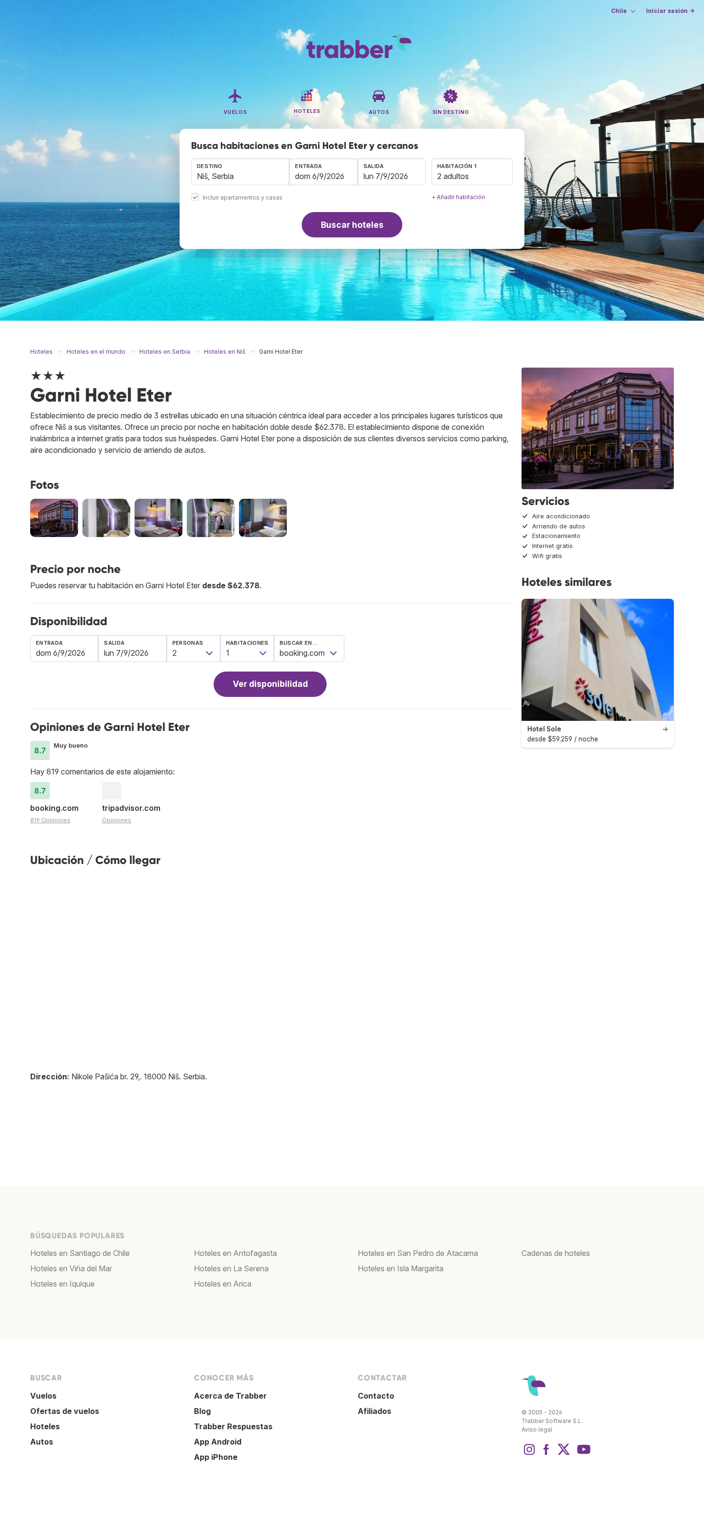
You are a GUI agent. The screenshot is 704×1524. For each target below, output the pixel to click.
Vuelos (43, 1396)
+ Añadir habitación (458, 197)
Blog (202, 1411)
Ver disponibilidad (270, 684)
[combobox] (240, 171)
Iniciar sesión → (670, 10)
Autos (41, 1441)
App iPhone (216, 1457)
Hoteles (45, 1426)
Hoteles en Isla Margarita (400, 1268)
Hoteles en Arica (222, 1284)
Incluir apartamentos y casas (243, 198)
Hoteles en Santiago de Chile (80, 1253)
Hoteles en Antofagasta (235, 1253)
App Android (217, 1441)
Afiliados (374, 1411)
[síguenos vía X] (563, 1454)
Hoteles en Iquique (62, 1284)
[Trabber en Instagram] (529, 1454)
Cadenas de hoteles (556, 1253)
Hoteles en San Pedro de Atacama (418, 1253)
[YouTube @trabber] (582, 1454)
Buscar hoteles (352, 225)
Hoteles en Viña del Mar (71, 1268)
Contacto (376, 1396)
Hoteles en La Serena (231, 1268)
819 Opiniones (50, 820)
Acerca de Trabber (230, 1396)
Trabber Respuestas (233, 1426)
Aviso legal (537, 1429)
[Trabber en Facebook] (546, 1454)
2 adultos (453, 176)
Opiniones (116, 820)
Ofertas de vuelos (64, 1411)
